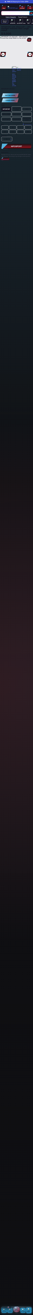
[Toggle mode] (9, 1307)
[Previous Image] (3, 54)
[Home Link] (13, 7)
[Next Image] (30, 54)
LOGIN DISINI (10, 100)
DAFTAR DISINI (10, 95)
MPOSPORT (16, 146)
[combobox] (15, 13)
